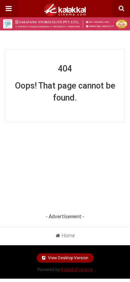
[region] (65, 169)
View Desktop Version (67, 258)
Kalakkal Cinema (77, 269)
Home (68, 235)
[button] (8, 8)
